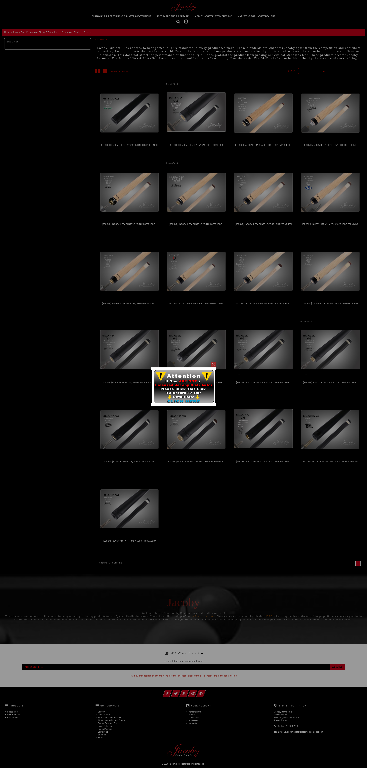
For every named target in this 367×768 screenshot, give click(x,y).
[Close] (213, 364)
